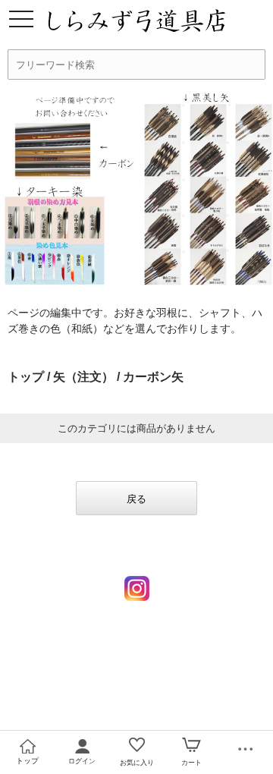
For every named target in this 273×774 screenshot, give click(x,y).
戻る (136, 499)
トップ (26, 376)
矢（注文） (83, 376)
